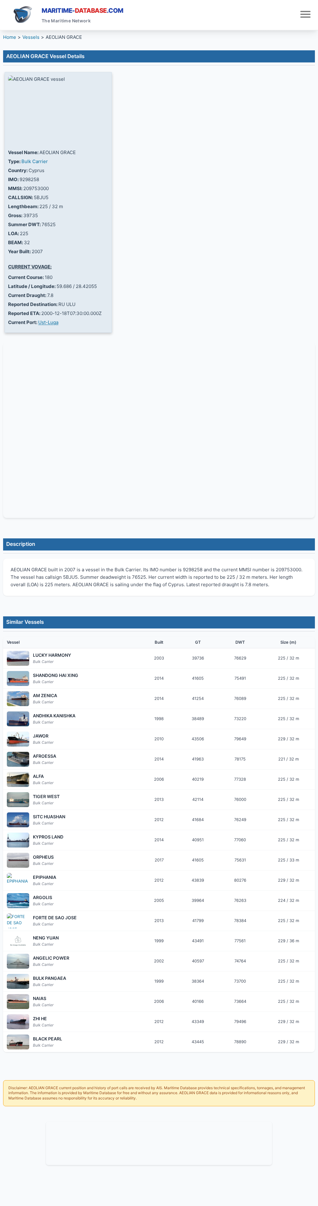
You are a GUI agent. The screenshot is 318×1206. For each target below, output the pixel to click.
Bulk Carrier (34, 161)
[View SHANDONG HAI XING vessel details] (18, 678)
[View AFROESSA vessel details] (18, 759)
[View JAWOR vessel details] (18, 739)
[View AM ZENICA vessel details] (18, 698)
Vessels (30, 37)
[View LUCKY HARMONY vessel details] (18, 658)
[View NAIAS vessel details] (18, 1001)
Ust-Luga (48, 322)
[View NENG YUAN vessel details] (18, 941)
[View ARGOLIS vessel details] (18, 900)
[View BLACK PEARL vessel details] (18, 1042)
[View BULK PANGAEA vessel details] (18, 981)
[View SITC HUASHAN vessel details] (18, 819)
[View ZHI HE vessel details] (18, 1021)
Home (9, 37)
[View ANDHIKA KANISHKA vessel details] (18, 718)
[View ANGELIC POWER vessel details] (18, 961)
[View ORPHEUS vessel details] (18, 860)
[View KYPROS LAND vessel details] (18, 840)
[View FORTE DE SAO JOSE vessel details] (18, 920)
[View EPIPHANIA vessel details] (18, 880)
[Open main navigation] (305, 15)
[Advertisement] (159, 1142)
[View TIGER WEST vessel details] (18, 799)
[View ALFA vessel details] (18, 779)
